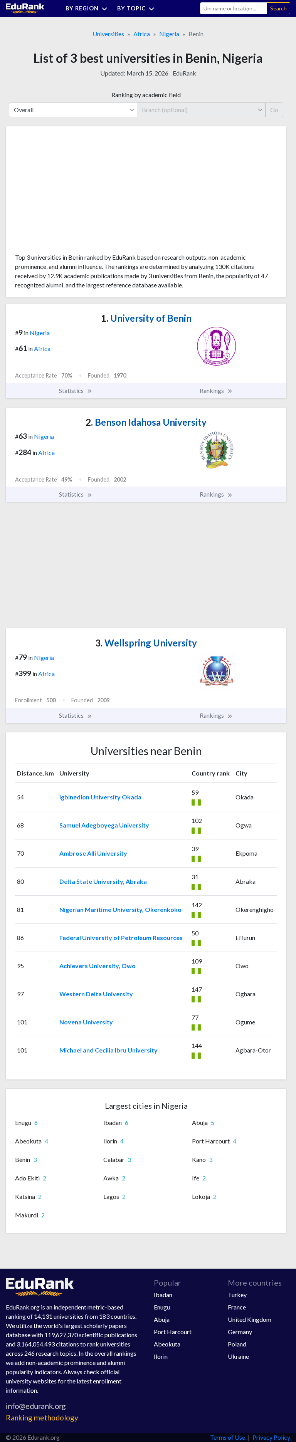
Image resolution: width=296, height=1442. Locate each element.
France (237, 1307)
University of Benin (146, 318)
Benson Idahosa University (146, 422)
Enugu (162, 1307)
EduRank (184, 73)
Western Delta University (96, 993)
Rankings (212, 390)
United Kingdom (249, 1319)
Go (274, 109)
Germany (240, 1331)
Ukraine (238, 1356)
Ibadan (163, 1294)
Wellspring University (146, 642)
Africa (141, 33)
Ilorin (161, 1356)
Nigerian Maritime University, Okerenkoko (120, 909)
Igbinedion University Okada (100, 797)
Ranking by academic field (146, 94)
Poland (237, 1344)
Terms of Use (227, 1437)
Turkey (237, 1294)
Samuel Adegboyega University (104, 825)
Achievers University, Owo (97, 965)
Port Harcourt (173, 1331)
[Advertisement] (73, 193)
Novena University (86, 1022)
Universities (108, 33)
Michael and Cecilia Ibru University (108, 1050)
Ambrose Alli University (93, 853)
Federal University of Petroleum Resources (121, 937)
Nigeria (169, 33)
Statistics (72, 390)
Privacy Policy (271, 1437)
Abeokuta (167, 1344)
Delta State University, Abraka (103, 881)
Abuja (162, 1319)
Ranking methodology (42, 1417)
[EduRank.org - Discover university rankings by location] (25, 7)
